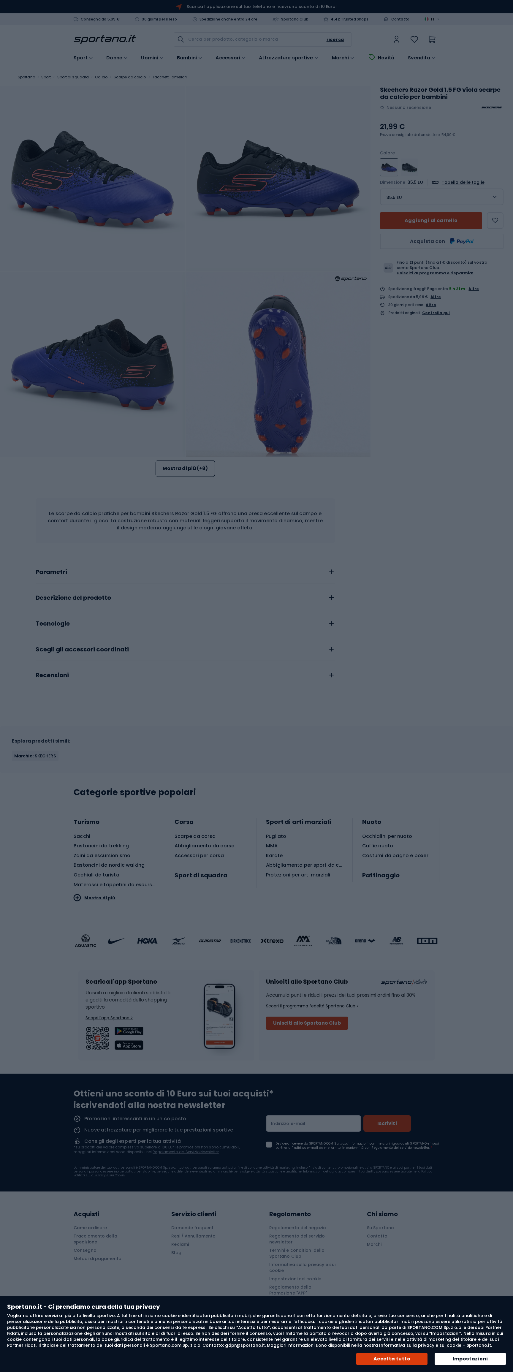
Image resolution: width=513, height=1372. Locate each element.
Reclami (180, 1244)
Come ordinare (90, 1228)
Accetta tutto (391, 1358)
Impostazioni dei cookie (295, 1279)
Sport (46, 77)
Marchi (340, 58)
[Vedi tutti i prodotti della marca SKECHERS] (492, 107)
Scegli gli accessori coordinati (82, 649)
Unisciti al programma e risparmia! (435, 273)
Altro (473, 288)
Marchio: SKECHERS (35, 756)
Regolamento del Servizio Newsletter (186, 1151)
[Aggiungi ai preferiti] (495, 220)
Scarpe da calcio (130, 77)
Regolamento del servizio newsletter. (400, 1147)
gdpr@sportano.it (245, 1345)
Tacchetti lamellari (169, 77)
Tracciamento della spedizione (95, 1239)
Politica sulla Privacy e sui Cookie (99, 1175)
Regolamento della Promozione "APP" (290, 1290)
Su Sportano (380, 1228)
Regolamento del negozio (297, 1228)
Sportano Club (294, 19)
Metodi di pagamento (97, 1259)
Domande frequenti (192, 1228)
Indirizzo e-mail (288, 1123)
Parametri (51, 572)
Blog (176, 1253)
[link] (396, 39)
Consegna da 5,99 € (100, 19)
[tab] (185, 570)
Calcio (101, 77)
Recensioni (52, 675)
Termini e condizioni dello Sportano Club (297, 1253)
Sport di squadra (73, 77)
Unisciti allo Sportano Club (307, 1023)
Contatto (400, 19)
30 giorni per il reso (159, 19)
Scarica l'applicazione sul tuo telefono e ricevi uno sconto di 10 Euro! (261, 7)
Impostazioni (470, 1358)
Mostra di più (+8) (185, 468)
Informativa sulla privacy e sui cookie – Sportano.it (435, 1345)
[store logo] (105, 39)
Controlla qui (436, 313)
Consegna (85, 1250)
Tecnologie (53, 624)
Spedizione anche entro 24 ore (228, 19)
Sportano (26, 77)
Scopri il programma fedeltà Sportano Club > (312, 1006)
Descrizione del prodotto (73, 598)
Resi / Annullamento (193, 1236)
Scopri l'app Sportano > (109, 1018)
